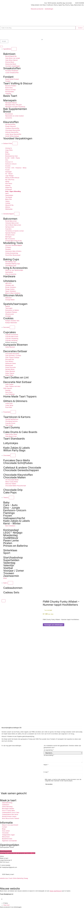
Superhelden (11, 560)
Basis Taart (10, 95)
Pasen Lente (11, 540)
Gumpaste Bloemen (15, 344)
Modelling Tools (13, 243)
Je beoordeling (49, 755)
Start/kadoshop (13, 557)
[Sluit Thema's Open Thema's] (11, 497)
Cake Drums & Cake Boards (20, 432)
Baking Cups (11, 259)
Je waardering (49, 750)
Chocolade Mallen (14, 477)
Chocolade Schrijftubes (18, 463)
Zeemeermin (11, 575)
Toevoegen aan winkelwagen (53, 625)
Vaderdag (9, 562)
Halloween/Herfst (14, 518)
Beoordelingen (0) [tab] (15, 727)
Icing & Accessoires (15, 267)
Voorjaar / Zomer (13, 570)
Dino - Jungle (11, 507)
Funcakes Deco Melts (16, 460)
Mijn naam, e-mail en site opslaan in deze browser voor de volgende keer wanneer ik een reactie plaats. (63, 780)
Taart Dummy (11, 427)
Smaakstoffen (12, 68)
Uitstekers (9, 281)
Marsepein (9, 100)
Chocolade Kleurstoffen (18, 474)
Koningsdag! (11, 530)
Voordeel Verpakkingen (17, 138)
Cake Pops (10, 492)
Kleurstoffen (11, 122)
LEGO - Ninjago (12, 532)
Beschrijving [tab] (6, 727)
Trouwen (8, 573)
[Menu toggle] (1, 46)
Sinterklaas (10, 550)
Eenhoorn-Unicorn (14, 510)
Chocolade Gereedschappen (21, 470)
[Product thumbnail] (3, 600)
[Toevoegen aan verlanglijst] (66, 624)
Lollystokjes (10, 443)
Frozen (7, 515)
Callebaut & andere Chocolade (22, 467)
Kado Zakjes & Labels (16, 447)
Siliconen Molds (13, 295)
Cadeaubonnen (12, 587)
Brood (7, 111)
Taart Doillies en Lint (16, 377)
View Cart (6, 905)
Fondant (8, 76)
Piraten (7, 543)
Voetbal (8, 568)
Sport (6, 553)
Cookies (8, 318)
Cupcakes (9, 332)
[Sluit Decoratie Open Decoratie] (12, 327)
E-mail (46, 772)
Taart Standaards (14, 438)
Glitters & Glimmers (15, 401)
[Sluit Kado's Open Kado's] (10, 583)
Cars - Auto (10, 505)
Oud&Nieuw (10, 537)
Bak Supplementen (15, 109)
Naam (46, 764)
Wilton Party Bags (14, 450)
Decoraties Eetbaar (15, 351)
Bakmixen (9, 53)
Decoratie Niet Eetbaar (17, 382)
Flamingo (9, 513)
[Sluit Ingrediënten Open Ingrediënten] (14, 49)
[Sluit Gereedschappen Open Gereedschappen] (16, 213)
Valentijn (8, 565)
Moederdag (10, 535)
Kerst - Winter (12, 523)
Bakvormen (10, 218)
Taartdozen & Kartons (16, 417)
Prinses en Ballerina (15, 545)
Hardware (9, 276)
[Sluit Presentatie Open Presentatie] (13, 412)
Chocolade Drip (13, 489)
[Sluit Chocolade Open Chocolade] (13, 455)
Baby (6, 502)
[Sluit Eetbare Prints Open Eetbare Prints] (15, 143)
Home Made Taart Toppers (20, 396)
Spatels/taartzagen (15, 303)
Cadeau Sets (11, 592)
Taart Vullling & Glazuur (17, 83)
